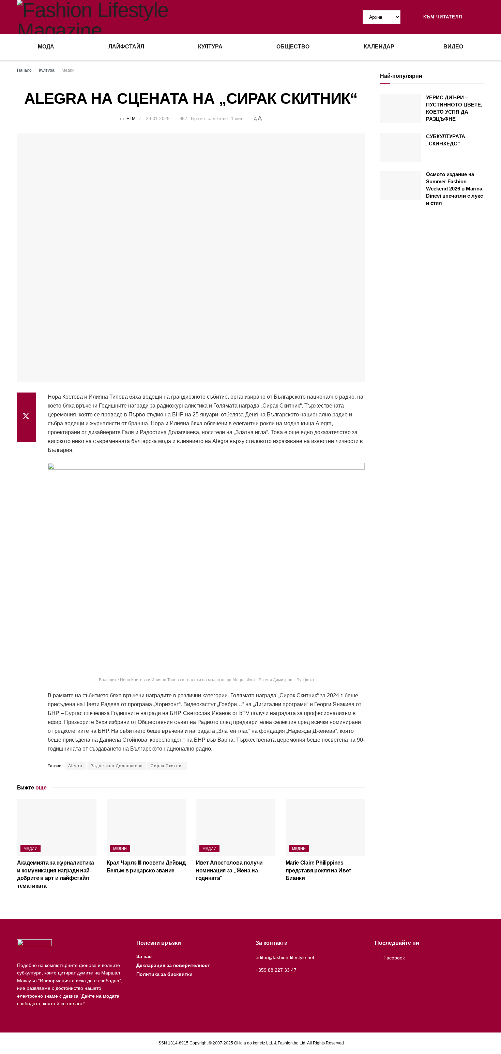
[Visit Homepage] (133, 17)
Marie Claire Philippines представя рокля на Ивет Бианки (319, 870)
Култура (210, 46)
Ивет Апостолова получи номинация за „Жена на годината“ (229, 870)
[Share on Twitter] (26, 417)
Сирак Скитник (167, 766)
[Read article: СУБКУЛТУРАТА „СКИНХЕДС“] (400, 147)
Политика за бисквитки (164, 974)
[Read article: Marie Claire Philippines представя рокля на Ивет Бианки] (325, 827)
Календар (379, 46)
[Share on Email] (26, 433)
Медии (68, 70)
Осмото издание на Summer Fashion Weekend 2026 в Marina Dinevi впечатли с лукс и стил (454, 188)
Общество (292, 46)
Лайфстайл (126, 46)
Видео (453, 46)
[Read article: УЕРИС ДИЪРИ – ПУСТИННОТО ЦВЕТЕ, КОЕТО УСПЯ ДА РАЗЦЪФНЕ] (400, 108)
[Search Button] (481, 17)
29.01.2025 (157, 118)
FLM (131, 118)
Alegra (75, 766)
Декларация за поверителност (173, 965)
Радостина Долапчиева (116, 766)
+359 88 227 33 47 (276, 970)
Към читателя (442, 16)
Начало (24, 70)
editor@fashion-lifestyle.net (285, 957)
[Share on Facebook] (26, 401)
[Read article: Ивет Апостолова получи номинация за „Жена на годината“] (235, 827)
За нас (144, 956)
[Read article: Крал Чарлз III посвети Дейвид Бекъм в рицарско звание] (146, 827)
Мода (46, 46)
